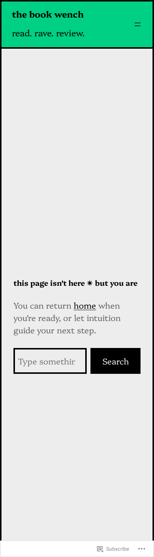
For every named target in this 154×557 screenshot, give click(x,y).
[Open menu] (137, 24)
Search (115, 361)
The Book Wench (48, 14)
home (85, 305)
